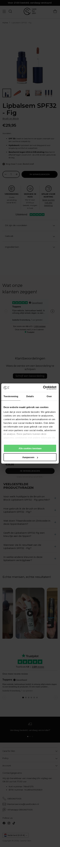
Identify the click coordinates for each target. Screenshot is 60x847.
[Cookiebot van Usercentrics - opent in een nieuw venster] (43, 388)
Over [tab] (49, 396)
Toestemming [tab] (11, 396)
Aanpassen (28, 457)
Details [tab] (30, 396)
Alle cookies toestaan (30, 448)
